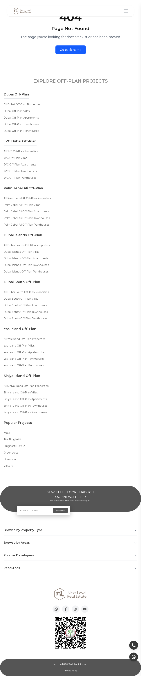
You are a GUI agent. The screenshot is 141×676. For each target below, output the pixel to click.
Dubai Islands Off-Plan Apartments (26, 258)
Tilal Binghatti (12, 439)
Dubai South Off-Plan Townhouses (26, 312)
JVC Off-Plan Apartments (20, 164)
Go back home (70, 49)
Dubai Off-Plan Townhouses (21, 124)
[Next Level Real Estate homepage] (22, 11)
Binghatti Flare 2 (14, 446)
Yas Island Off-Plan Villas (19, 345)
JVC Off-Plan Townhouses (20, 171)
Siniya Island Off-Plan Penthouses (25, 412)
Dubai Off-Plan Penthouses (21, 130)
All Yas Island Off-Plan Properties (24, 339)
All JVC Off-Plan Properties (21, 151)
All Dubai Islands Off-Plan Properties (27, 245)
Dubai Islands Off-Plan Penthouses (26, 271)
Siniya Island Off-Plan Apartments (25, 399)
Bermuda (10, 459)
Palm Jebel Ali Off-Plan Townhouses (27, 218)
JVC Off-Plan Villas (15, 158)
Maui (7, 432)
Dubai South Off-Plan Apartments (25, 305)
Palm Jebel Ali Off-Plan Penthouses (26, 224)
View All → (10, 465)
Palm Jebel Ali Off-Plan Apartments (26, 211)
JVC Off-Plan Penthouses (20, 177)
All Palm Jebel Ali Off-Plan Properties (27, 198)
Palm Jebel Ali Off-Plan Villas (22, 205)
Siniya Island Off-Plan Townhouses (25, 405)
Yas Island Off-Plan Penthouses (24, 365)
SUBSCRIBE (60, 510)
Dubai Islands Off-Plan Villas (21, 251)
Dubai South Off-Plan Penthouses (25, 318)
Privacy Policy (70, 670)
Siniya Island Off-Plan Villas (21, 392)
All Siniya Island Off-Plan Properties (26, 386)
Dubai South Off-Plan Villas (21, 298)
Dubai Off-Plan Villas (17, 111)
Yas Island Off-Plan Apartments (24, 352)
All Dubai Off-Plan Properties (22, 104)
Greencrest (11, 452)
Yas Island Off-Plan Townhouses (24, 358)
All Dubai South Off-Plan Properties (26, 292)
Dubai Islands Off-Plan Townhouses (26, 265)
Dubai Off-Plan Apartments (21, 117)
